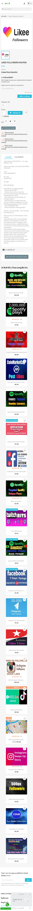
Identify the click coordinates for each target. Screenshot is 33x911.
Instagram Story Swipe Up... (16, 769)
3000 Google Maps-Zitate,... (16, 739)
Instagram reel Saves (16, 710)
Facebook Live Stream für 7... (16, 591)
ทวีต (10, 122)
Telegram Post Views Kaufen (16, 620)
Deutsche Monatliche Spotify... (16, 412)
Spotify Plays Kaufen (17, 322)
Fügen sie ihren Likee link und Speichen (12, 85)
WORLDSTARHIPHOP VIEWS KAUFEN (16, 352)
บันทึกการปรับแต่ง (24, 96)
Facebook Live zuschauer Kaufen (16, 471)
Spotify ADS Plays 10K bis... (16, 293)
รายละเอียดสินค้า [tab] (19, 157)
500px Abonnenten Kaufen (16, 799)
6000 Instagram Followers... (16, 680)
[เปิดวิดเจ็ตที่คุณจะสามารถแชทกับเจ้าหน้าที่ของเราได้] (21, 901)
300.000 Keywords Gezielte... (16, 859)
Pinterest (14, 122)
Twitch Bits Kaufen (16, 531)
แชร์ (6, 122)
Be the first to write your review (17, 257)
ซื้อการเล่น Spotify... (16, 501)
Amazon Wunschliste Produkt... (16, 442)
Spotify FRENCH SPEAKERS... (16, 561)
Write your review (9, 128)
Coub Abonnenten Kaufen (16, 829)
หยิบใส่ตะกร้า (15, 113)
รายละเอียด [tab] (8, 157)
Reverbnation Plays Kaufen (16, 650)
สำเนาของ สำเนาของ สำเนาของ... (17, 382)
